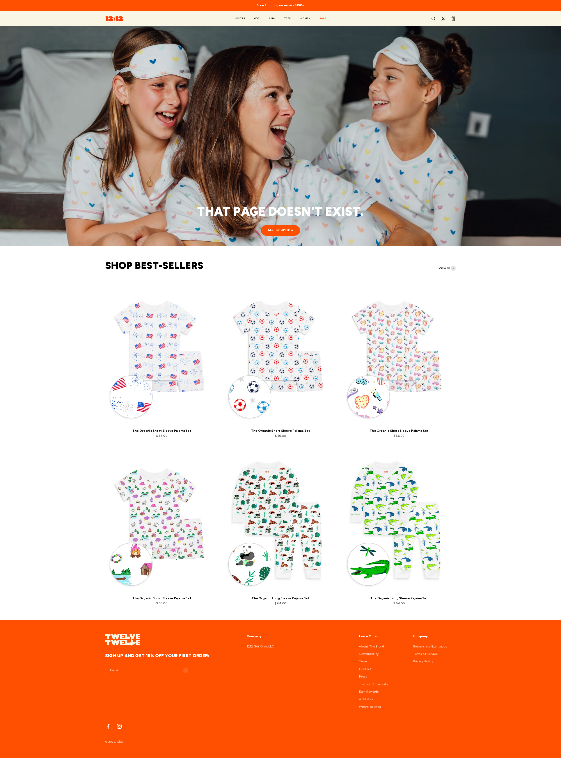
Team (363, 661)
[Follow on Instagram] (119, 726)
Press (363, 676)
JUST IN (240, 18)
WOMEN (305, 18)
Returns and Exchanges (430, 646)
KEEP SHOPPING (280, 230)
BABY (271, 18)
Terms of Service (425, 654)
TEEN (287, 18)
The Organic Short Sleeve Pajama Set (161, 431)
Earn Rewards (369, 692)
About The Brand (371, 646)
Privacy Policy (423, 661)
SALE (322, 18)
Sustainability (369, 654)
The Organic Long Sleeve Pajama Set (280, 598)
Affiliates (366, 699)
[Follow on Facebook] (108, 726)
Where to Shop (370, 707)
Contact (365, 669)
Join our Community (373, 684)
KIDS (257, 18)
